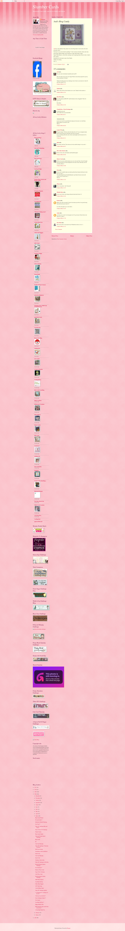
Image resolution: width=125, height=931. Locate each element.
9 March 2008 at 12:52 (61, 179)
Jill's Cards (36, 435)
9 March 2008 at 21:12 (61, 226)
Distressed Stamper (38, 491)
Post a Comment (58, 229)
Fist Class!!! (37, 824)
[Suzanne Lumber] (37, 77)
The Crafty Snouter (61, 150)
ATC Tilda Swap (38, 886)
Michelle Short (60, 192)
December (38, 796)
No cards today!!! (38, 820)
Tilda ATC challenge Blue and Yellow (41, 827)
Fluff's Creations (37, 400)
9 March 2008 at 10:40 (61, 165)
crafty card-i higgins (38, 232)
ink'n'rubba (37, 359)
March (37, 816)
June (37, 809)
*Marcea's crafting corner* (40, 212)
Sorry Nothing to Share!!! (40, 898)
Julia (58, 142)
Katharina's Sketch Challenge (41, 822)
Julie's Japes (37, 243)
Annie (58, 213)
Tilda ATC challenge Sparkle (41, 890)
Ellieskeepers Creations (39, 404)
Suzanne (43, 19)
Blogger (68, 928)
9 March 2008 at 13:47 (61, 187)
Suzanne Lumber (36, 60)
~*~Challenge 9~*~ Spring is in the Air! (41, 893)
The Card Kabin (37, 466)
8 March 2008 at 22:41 (61, 92)
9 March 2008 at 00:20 (61, 125)
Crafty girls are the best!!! (40, 896)
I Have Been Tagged (39, 884)
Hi (35, 841)
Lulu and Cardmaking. (39, 148)
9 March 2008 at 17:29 (61, 218)
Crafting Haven (37, 379)
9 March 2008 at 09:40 (61, 154)
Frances (58, 200)
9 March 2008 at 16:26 (61, 196)
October (37, 800)
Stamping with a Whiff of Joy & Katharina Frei (40, 306)
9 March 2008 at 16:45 (61, 208)
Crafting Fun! (37, 519)
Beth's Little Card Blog (39, 390)
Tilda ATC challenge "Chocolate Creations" (41, 846)
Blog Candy (37, 839)
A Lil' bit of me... (38, 515)
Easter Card (37, 858)
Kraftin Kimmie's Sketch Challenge (40, 865)
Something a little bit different (41, 851)
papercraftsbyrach (38, 521)
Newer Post (55, 236)
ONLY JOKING (37, 264)
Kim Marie (59, 97)
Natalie (58, 88)
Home (72, 236)
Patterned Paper (37, 137)
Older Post (89, 236)
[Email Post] (68, 64)
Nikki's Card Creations (39, 505)
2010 (35, 789)
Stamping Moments (38, 191)
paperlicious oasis (38, 317)
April (37, 813)
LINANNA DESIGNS (39, 295)
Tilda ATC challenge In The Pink (41, 862)
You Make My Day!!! (39, 902)
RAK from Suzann (39, 849)
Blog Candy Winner (39, 817)
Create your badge (36, 78)
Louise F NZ (59, 130)
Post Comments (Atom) (62, 239)
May (37, 811)
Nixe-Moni (59, 222)
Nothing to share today (39, 860)
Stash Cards (37, 853)
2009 (35, 791)
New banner (37, 900)
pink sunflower (37, 414)
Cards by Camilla (38, 253)
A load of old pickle (38, 369)
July (37, 807)
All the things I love (38, 222)
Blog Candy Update (39, 834)
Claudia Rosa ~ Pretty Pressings (63, 109)
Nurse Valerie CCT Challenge (41, 829)
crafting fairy (37, 348)
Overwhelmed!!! (38, 867)
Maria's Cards (60, 159)
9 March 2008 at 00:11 (61, 114)
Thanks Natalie (38, 832)
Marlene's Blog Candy (39, 869)
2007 (35, 917)
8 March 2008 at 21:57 (61, 84)
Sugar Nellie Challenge (40, 872)
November (38, 798)
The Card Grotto (38, 158)
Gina (58, 170)
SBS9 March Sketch (39, 879)
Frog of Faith (37, 274)
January (37, 915)
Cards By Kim (37, 327)
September (38, 802)
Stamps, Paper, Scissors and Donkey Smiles (40, 180)
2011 (35, 787)
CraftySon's (37, 446)
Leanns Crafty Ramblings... (40, 481)
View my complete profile (38, 34)
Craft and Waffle (38, 169)
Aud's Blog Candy (39, 874)
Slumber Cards (46, 7)
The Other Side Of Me (39, 501)
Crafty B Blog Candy (39, 888)
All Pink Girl (37, 456)
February (38, 912)
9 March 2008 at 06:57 (61, 146)
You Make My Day (39, 881)
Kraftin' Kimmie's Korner (40, 285)
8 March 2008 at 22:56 (61, 105)
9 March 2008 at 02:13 (61, 138)
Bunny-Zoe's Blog (38, 338)
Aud (54, 48)
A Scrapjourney (37, 201)
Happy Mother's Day (39, 904)
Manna (58, 184)
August (37, 804)
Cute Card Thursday (39, 843)
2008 (35, 794)
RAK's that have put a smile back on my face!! (41, 907)
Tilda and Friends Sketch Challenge (40, 836)
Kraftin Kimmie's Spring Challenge (40, 877)
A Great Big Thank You (40, 910)
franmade (36, 470)
